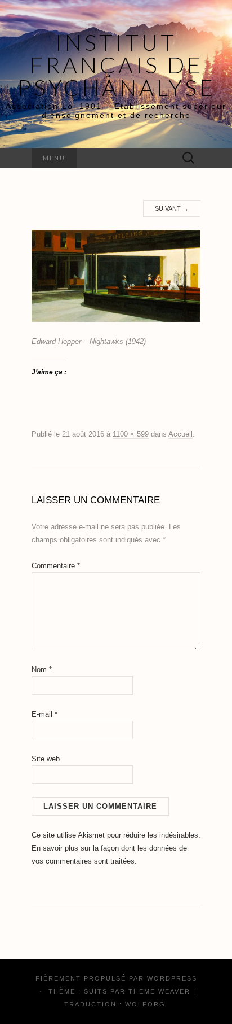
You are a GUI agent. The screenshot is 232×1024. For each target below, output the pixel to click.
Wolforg (145, 1004)
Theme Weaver (159, 991)
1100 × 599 (131, 434)
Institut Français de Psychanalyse (116, 65)
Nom (42, 669)
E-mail (44, 714)
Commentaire (56, 565)
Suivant (172, 208)
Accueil (180, 434)
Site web (46, 759)
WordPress (172, 978)
